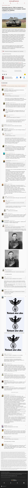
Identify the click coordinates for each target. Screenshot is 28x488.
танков (24, 29)
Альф (5, 93)
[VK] (17, 483)
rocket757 (5, 289)
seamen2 (5, 296)
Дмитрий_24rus (6, 128)
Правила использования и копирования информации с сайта (9, 475)
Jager (6, 109)
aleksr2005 (5, 213)
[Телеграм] (4, 483)
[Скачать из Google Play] (14, 480)
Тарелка (6, 145)
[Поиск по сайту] (3, 3)
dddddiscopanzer (6, 380)
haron (5, 269)
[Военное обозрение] (14, 1)
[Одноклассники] (11, 483)
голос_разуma (7, 102)
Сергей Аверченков (6, 220)
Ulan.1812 (5, 124)
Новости (9, 5)
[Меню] (24, 3)
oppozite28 (5, 425)
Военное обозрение (4, 5)
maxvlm (5, 429)
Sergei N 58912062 (6, 386)
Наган (5, 133)
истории (19, 62)
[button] (10, 3)
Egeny (5, 436)
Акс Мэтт (6, 196)
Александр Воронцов (8, 160)
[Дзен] (24, 483)
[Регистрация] (17, 3)
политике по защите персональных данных (5, 477)
